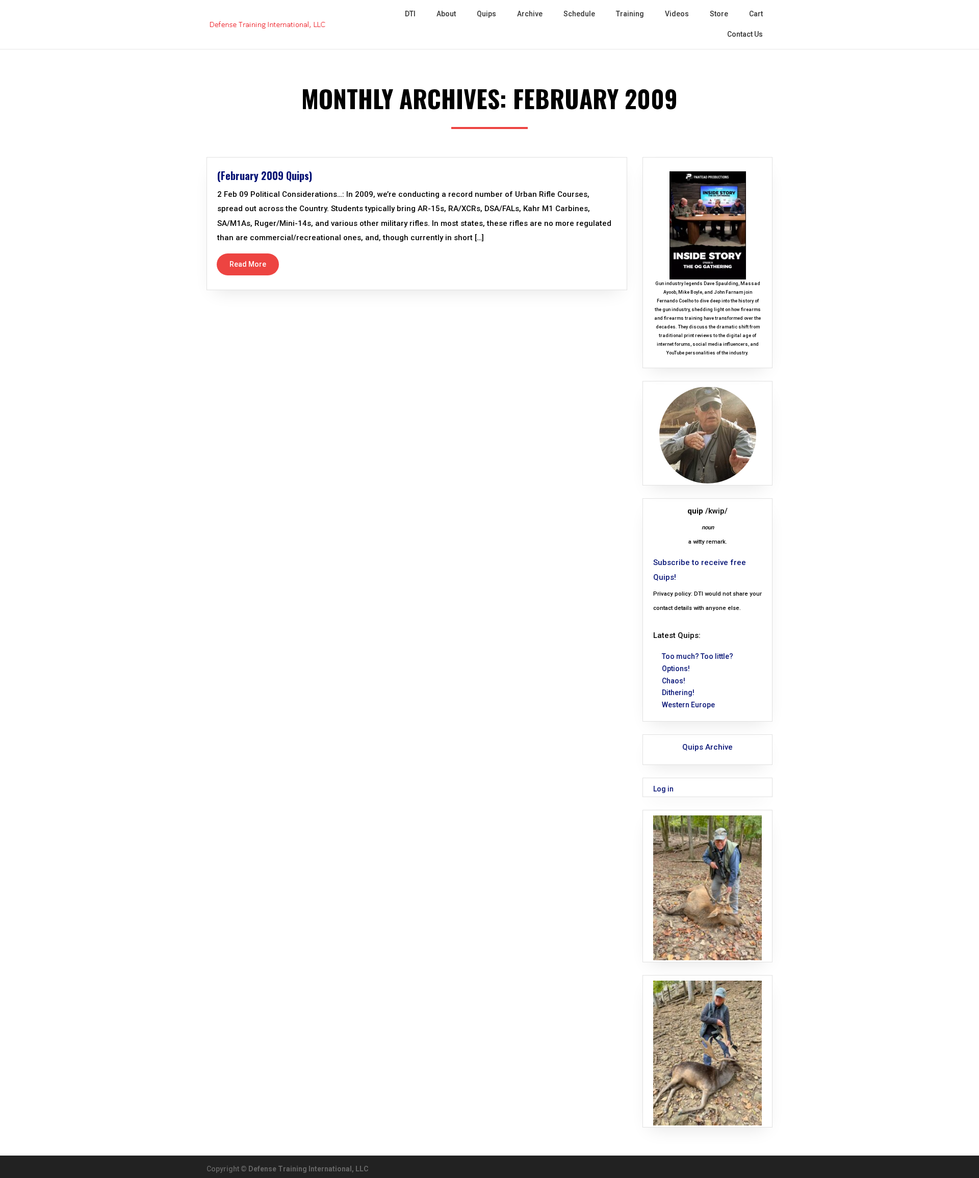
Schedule (579, 14)
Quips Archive (707, 747)
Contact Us (745, 34)
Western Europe (688, 705)
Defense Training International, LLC (308, 1169)
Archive (530, 14)
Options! (676, 668)
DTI (410, 14)
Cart (756, 14)
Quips (486, 14)
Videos (677, 14)
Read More (247, 264)
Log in (663, 789)
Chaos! (673, 681)
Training (630, 14)
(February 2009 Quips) (264, 175)
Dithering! (678, 692)
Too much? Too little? (697, 656)
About (446, 14)
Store (719, 14)
